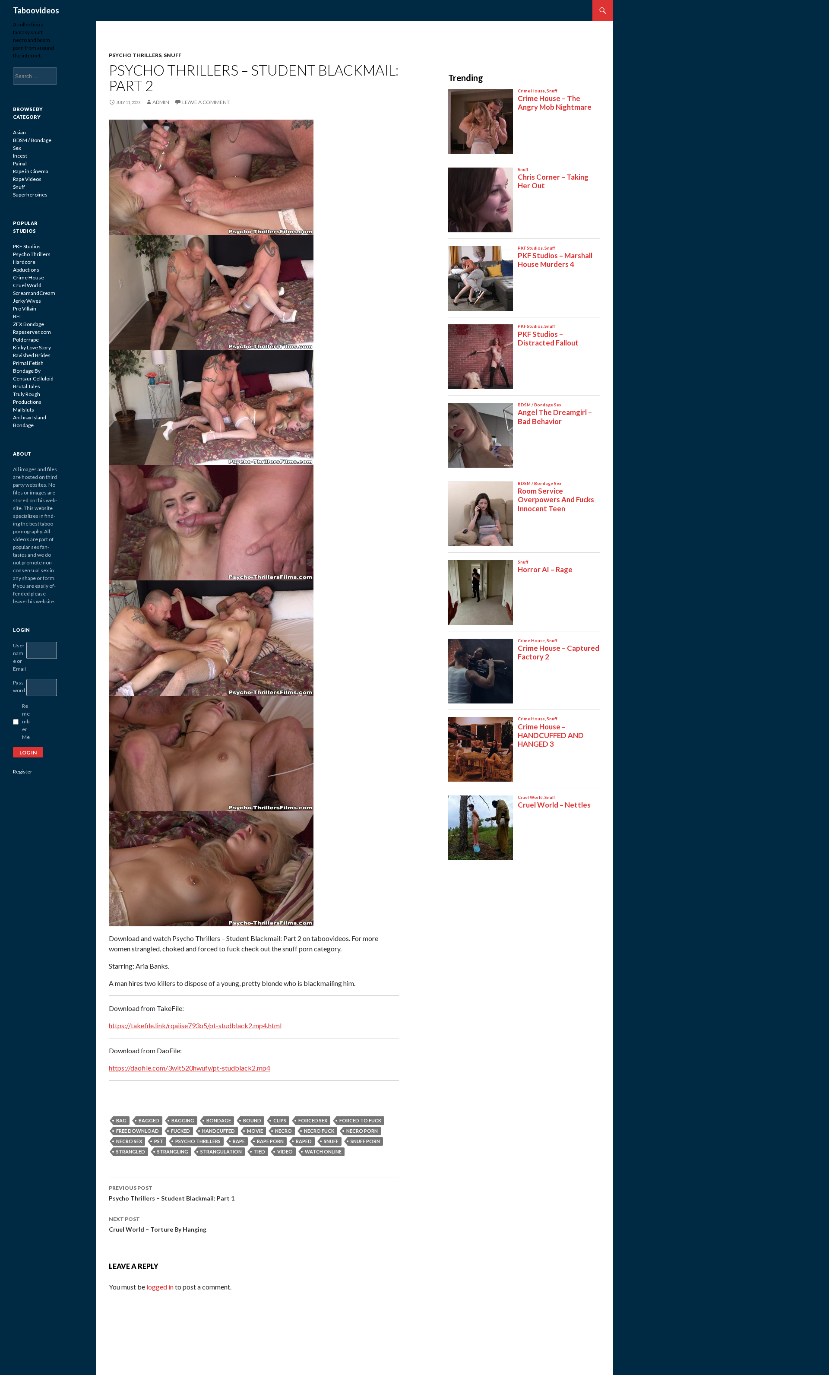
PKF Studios (27, 246)
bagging (182, 1120)
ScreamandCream (34, 293)
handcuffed (218, 1131)
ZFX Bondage (28, 324)
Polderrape (26, 339)
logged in (160, 1287)
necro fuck (319, 1131)
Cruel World (27, 285)
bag (121, 1120)
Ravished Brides (32, 355)
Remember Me (26, 721)
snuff (331, 1141)
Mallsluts (23, 409)
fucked (180, 1131)
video (285, 1151)
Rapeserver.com (32, 332)
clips (279, 1120)
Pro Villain (24, 308)
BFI (17, 316)
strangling (172, 1151)
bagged (149, 1120)
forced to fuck (360, 1120)
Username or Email (19, 657)
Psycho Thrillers (135, 55)
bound (252, 1120)
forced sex (312, 1120)
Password (19, 686)
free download (137, 1131)
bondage (218, 1120)
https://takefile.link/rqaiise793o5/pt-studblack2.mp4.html (195, 1025)
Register (22, 771)
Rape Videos (27, 179)
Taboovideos (36, 10)
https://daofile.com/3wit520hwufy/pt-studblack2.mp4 (189, 1068)
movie (255, 1131)
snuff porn (365, 1141)
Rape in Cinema (30, 171)
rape (239, 1141)
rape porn (270, 1141)
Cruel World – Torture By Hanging (157, 1224)
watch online (323, 1151)
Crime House (28, 277)
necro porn (362, 1131)
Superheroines (30, 194)
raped (304, 1141)
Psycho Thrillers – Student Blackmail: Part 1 (171, 1193)
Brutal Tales (26, 386)
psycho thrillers (198, 1141)
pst (158, 1141)
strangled (130, 1151)
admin (160, 102)
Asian (19, 132)
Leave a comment (206, 102)
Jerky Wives (27, 301)
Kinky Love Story (32, 347)
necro (283, 1131)
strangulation (221, 1151)
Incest (20, 155)
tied (259, 1151)
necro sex (129, 1141)
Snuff (172, 55)
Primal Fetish (28, 363)
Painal (20, 163)
